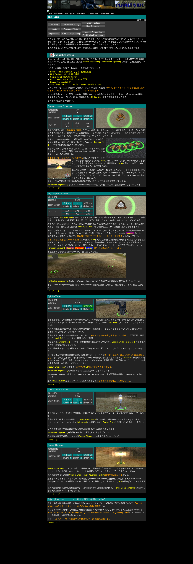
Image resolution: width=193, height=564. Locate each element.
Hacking (54, 24)
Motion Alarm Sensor (57, 468)
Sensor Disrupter (86, 436)
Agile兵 (58, 338)
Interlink (127, 357)
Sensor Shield (109, 422)
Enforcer (89, 248)
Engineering (54, 33)
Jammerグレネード (85, 227)
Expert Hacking (93, 23)
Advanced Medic (71, 29)
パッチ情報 (58, 14)
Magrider (130, 233)
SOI (86, 367)
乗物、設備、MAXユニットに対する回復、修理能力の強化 (76, 84)
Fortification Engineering (93, 35)
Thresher (70, 248)
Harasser (51, 248)
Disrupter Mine (66, 217)
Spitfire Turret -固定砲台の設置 (63, 77)
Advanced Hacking (71, 24)
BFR (103, 160)
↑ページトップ (53, 188)
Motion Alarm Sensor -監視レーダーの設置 (68, 79)
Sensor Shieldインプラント (124, 342)
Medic (54, 29)
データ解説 (81, 14)
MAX (121, 163)
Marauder (79, 248)
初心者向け (104, 14)
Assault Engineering (93, 32)
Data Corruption (93, 26)
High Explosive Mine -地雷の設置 (64, 74)
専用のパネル (97, 97)
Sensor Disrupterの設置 (60, 82)
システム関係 (93, 14)
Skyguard (60, 248)
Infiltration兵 (114, 322)
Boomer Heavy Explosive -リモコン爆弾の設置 (70, 72)
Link (112, 14)
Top (50, 14)
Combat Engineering (71, 33)
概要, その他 (70, 14)
